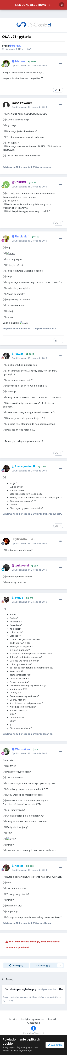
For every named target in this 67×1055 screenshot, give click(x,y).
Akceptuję (56, 1044)
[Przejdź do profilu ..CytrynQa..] (6, 541)
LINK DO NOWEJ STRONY (30, 4)
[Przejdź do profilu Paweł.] (6, 356)
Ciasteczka (33, 1022)
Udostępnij (17, 965)
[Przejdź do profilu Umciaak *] (6, 238)
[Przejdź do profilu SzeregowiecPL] (6, 468)
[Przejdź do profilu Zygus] (6, 599)
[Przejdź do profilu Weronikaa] (6, 751)
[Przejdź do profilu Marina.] (6, 63)
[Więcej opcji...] (60, 63)
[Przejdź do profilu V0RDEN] (6, 184)
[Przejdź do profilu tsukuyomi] (6, 567)
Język (12, 1019)
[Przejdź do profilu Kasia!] (6, 867)
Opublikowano (29, 65)
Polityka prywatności (32, 1019)
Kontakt (52, 1019)
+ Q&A (27, 49)
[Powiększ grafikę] (10, 253)
